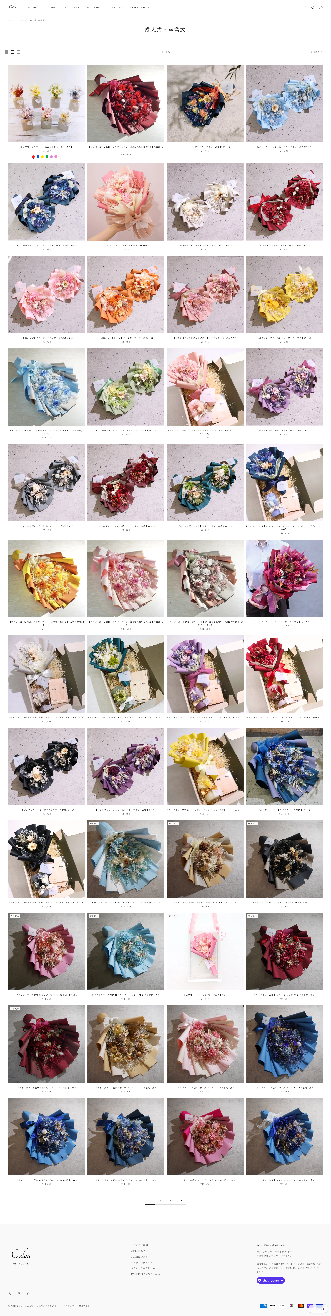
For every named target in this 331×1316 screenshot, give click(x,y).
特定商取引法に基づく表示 (145, 1274)
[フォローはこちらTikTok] (28, 1293)
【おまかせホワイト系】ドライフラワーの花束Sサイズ (205, 245)
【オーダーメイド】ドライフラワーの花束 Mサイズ (126, 245)
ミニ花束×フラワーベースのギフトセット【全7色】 (47, 147)
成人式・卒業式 (37, 20)
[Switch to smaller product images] (12, 52)
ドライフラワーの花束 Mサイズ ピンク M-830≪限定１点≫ (46, 995)
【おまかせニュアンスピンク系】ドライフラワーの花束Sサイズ (205, 338)
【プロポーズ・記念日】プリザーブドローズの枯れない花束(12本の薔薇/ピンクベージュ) (205, 623)
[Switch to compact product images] (18, 52)
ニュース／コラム (71, 7)
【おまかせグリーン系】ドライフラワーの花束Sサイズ (205, 526)
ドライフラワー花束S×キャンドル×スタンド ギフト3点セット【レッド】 (284, 717)
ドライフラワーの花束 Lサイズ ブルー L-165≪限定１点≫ (284, 1087)
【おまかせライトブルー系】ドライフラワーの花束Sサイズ (284, 147)
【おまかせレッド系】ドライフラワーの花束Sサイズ (284, 245)
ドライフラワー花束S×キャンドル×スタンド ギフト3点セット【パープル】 (205, 717)
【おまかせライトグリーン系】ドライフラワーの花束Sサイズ (126, 430)
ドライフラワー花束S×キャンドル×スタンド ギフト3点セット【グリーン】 (125, 717)
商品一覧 (51, 7)
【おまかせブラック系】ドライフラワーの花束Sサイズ (46, 810)
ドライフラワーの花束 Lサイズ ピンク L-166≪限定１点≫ (205, 1087)
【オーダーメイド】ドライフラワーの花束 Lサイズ (284, 622)
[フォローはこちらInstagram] (19, 1293)
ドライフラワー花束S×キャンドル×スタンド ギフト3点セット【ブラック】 (46, 902)
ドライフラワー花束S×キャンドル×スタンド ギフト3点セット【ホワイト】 (46, 717)
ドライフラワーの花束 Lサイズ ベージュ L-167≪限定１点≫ (126, 1087)
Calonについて (32, 7)
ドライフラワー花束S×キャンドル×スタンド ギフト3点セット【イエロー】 (205, 810)
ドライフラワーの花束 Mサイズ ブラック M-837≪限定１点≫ (284, 902)
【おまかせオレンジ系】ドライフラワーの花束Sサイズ (126, 338)
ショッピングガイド (140, 7)
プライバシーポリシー (143, 1268)
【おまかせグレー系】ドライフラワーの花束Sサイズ (47, 526)
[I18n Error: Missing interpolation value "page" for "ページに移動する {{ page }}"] (181, 1200)
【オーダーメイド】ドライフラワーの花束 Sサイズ (205, 147)
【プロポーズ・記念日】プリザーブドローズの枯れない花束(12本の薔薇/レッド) (126, 148)
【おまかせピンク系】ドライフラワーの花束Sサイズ (47, 338)
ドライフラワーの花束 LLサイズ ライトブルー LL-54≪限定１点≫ (126, 902)
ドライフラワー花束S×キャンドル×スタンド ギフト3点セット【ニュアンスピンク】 (205, 432)
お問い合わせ (93, 7)
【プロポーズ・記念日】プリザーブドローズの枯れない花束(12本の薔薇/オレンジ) (47, 623)
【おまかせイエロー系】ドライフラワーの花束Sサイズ (284, 338)
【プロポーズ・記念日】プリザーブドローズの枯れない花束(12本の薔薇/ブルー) (47, 432)
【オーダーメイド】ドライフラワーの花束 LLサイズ (284, 810)
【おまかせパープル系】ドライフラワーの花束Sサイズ (284, 430)
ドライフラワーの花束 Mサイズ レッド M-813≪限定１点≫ (284, 995)
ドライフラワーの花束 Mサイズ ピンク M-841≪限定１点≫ (205, 1180)
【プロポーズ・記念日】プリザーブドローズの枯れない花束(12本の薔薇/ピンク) (126, 623)
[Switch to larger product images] (6, 52)
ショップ (22, 20)
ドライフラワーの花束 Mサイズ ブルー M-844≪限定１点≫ (47, 1180)
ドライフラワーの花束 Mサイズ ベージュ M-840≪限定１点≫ (205, 902)
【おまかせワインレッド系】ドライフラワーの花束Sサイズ (126, 526)
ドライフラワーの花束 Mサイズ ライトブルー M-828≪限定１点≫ (126, 995)
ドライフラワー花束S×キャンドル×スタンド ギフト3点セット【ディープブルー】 (284, 528)
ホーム (11, 20)
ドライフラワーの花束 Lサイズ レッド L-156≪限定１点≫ (47, 1087)
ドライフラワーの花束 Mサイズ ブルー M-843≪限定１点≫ (126, 1180)
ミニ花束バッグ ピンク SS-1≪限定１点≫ (205, 995)
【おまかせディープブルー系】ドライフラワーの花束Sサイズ (46, 245)
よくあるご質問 (115, 7)
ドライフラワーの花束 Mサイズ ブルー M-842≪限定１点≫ (284, 1180)
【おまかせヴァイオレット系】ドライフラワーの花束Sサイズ (126, 810)
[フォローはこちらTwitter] (10, 1293)
